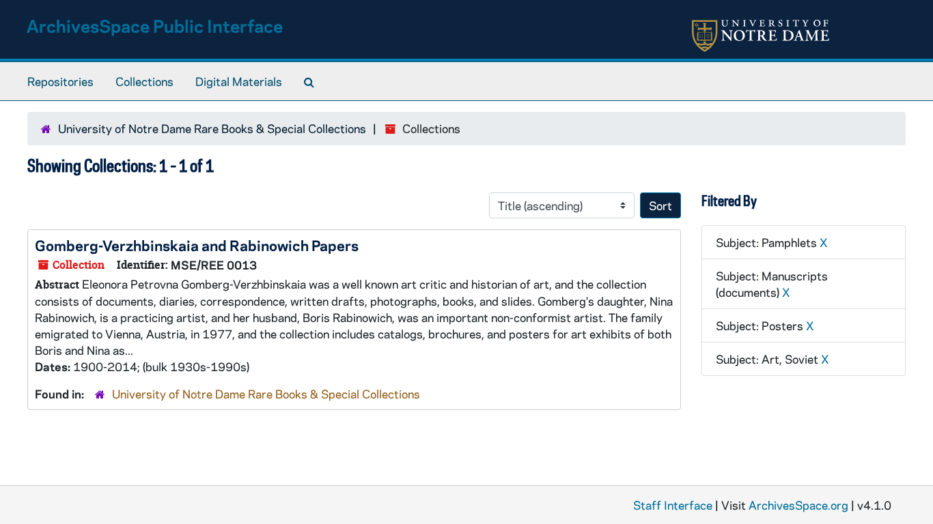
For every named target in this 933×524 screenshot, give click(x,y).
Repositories (60, 81)
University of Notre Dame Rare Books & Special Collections (212, 128)
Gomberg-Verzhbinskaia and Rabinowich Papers (197, 244)
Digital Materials (238, 81)
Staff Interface (672, 504)
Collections (144, 81)
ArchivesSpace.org (798, 504)
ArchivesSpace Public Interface (155, 25)
